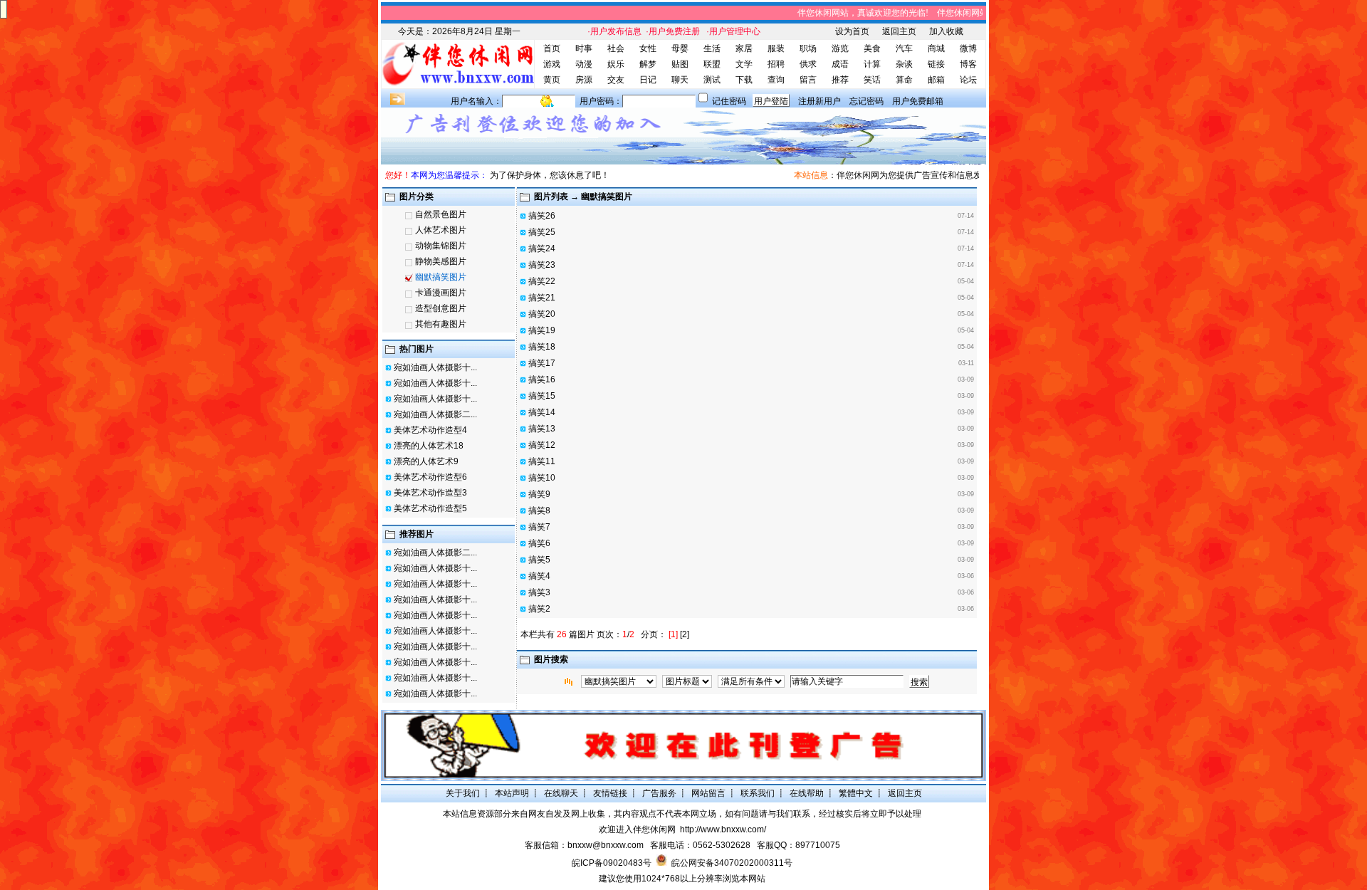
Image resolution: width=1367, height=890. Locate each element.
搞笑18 (541, 347)
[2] (684, 634)
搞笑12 (541, 445)
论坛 (968, 80)
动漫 (583, 64)
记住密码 (729, 101)
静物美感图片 (440, 261)
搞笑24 (541, 248)
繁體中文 (856, 793)
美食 (872, 48)
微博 (968, 48)
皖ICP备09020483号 (611, 863)
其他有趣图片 (440, 324)
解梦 (647, 64)
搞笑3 (539, 592)
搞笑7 (539, 527)
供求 (808, 64)
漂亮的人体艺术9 (426, 461)
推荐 (840, 80)
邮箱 (936, 80)
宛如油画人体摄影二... (435, 414)
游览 (840, 48)
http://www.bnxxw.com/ (723, 829)
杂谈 (904, 64)
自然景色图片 (440, 214)
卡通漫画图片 (440, 293)
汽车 (904, 48)
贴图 (679, 64)
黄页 (551, 80)
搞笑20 (541, 314)
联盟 (712, 64)
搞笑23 (541, 265)
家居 (744, 48)
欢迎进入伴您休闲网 (637, 829)
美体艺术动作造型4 (430, 430)
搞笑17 (541, 363)
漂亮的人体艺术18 (428, 446)
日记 (647, 80)
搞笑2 (539, 609)
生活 (712, 48)
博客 (968, 64)
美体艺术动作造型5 (430, 508)
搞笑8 (539, 510)
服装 (776, 48)
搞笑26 (541, 216)
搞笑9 (539, 494)
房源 (583, 80)
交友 (615, 80)
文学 (744, 64)
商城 (936, 48)
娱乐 (615, 64)
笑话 (872, 80)
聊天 (679, 80)
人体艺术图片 (440, 230)
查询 (776, 80)
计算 (872, 64)
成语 (840, 64)
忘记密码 (866, 101)
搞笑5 (539, 560)
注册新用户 (819, 101)
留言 (808, 80)
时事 (583, 48)
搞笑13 (541, 429)
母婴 (679, 48)
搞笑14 (541, 412)
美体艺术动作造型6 (430, 477)
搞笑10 (541, 478)
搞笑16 (541, 379)
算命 (904, 80)
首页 (551, 48)
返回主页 (899, 31)
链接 (936, 64)
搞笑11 (541, 461)
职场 (808, 48)
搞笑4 (539, 576)
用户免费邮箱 (917, 101)
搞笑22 (541, 281)
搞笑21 (541, 298)
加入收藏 (946, 31)
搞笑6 (539, 543)
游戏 (551, 64)
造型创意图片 (440, 308)
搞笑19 (541, 330)
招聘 (776, 64)
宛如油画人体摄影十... (435, 367)
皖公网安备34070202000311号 (731, 863)
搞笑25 (541, 232)
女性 (647, 48)
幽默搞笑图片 (440, 277)
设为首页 (852, 31)
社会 (615, 48)
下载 (744, 80)
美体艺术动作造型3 (430, 493)
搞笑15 (541, 396)
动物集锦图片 (440, 246)
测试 (712, 80)
